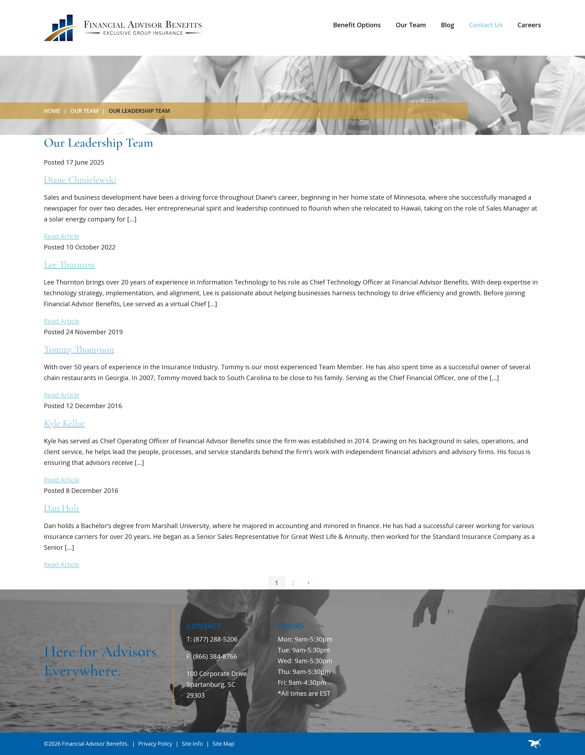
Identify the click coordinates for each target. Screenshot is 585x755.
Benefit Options (357, 24)
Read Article (61, 236)
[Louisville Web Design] (534, 744)
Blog (447, 24)
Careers (529, 24)
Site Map (223, 743)
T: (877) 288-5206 (212, 639)
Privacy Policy (155, 743)
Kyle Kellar (64, 423)
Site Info (192, 743)
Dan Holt (61, 508)
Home (52, 110)
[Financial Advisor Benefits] (123, 28)
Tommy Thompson (79, 349)
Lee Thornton (69, 264)
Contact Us (486, 24)
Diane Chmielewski (80, 179)
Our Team (411, 24)
